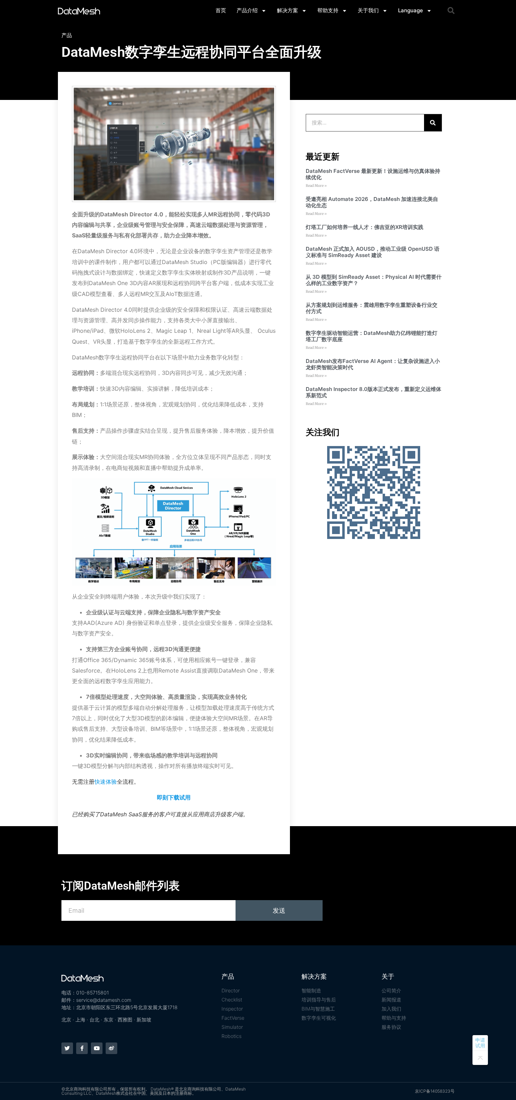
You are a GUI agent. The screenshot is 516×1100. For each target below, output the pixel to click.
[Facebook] (82, 1048)
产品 (66, 35)
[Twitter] (67, 1048)
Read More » (316, 185)
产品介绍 (247, 10)
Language (410, 10)
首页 (221, 10)
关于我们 (368, 10)
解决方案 (287, 10)
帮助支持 (327, 10)
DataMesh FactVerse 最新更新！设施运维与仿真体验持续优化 (373, 174)
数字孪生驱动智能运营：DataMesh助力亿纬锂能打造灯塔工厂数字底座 (371, 336)
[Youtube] (96, 1048)
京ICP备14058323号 (435, 1091)
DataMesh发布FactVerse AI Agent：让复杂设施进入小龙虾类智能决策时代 (373, 364)
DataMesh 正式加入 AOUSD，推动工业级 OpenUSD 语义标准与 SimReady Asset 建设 (372, 251)
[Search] (433, 122)
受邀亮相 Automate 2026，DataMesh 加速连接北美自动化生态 (372, 202)
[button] (451, 11)
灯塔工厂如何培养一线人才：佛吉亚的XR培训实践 (364, 227)
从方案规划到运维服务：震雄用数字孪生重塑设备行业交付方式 (371, 308)
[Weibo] (111, 1048)
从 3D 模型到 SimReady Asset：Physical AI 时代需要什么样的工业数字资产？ (374, 280)
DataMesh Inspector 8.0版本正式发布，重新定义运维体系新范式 (373, 392)
